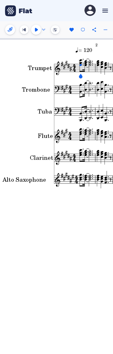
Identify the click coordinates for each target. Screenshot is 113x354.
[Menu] (104, 10)
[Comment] (83, 29)
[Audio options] (43, 30)
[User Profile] (90, 11)
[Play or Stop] (36, 30)
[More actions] (105, 29)
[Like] (71, 29)
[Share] (94, 29)
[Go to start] (24, 29)
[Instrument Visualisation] (55, 29)
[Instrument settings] (10, 30)
